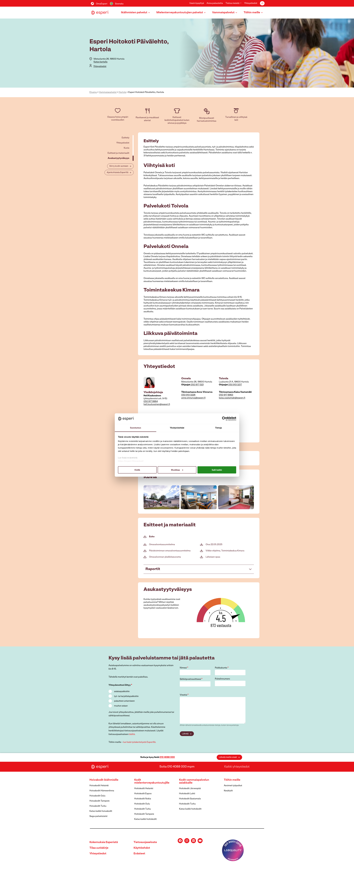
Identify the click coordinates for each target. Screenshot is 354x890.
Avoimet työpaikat (233, 786)
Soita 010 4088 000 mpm (177, 766)
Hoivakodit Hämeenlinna (101, 791)
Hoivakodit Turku (97, 806)
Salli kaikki (217, 470)
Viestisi (184, 695)
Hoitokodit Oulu (142, 804)
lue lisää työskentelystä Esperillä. (139, 742)
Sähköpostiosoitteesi (191, 679)
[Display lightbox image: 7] (161, 497)
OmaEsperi (101, 4)
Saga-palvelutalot (98, 816)
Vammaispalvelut (108, 92)
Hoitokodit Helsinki (143, 788)
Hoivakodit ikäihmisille (103, 780)
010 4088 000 (167, 757)
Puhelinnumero (222, 679)
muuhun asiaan (121, 706)
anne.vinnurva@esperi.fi (193, 398)
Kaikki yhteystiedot (236, 766)
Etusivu (93, 92)
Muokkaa (175, 470)
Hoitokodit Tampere (144, 814)
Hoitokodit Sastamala (190, 799)
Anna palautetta (215, 3)
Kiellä (137, 470)
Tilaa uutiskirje (98, 848)
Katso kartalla (100, 62)
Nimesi (184, 668)
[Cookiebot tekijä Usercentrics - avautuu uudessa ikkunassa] (224, 418)
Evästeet (139, 853)
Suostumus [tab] (135, 428)
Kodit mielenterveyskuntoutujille (151, 781)
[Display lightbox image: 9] (236, 497)
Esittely (125, 138)
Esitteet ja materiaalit (118, 153)
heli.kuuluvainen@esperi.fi (157, 404)
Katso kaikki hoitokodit (145, 819)
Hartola (122, 92)
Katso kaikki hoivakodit (100, 811)
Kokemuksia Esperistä (103, 842)
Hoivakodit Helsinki (99, 786)
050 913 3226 (188, 395)
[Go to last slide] (146, 497)
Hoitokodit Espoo (143, 794)
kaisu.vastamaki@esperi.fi (232, 398)
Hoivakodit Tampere (99, 801)
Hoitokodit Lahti (187, 794)
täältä (132, 734)
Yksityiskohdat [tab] (177, 428)
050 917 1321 (197, 385)
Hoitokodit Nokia (142, 799)
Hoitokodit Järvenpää (190, 788)
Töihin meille (232, 780)
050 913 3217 (235, 385)
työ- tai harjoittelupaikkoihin (126, 696)
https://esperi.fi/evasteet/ (131, 461)
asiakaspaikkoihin (122, 692)
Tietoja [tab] (218, 428)
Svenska (119, 4)
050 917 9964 (151, 401)
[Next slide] (251, 497)
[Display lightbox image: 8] (199, 497)
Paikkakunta (222, 668)
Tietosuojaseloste (145, 842)
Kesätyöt (228, 791)
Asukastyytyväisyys (118, 158)
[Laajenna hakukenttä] (262, 3)
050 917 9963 (226, 395)
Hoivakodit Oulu (97, 796)
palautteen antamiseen (124, 701)
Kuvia (126, 148)
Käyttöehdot (142, 848)
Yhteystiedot (250, 3)
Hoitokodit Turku (142, 809)
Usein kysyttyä (196, 3)
